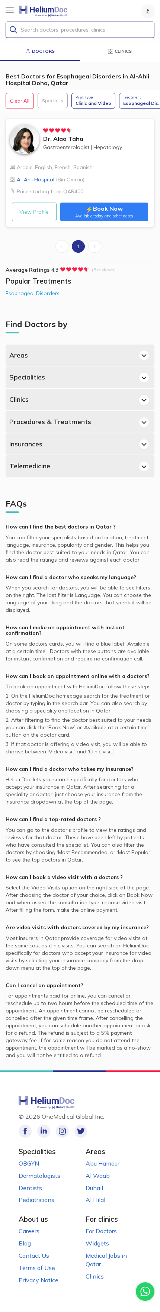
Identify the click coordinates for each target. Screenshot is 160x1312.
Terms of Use (37, 1267)
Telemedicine (29, 466)
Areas (18, 355)
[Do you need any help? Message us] (145, 1291)
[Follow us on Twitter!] (80, 1131)
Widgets (97, 1243)
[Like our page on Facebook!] (25, 1131)
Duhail (94, 1188)
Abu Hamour (102, 1163)
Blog (25, 1243)
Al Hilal (95, 1199)
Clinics (19, 399)
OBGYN (29, 1163)
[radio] (45, 130)
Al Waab (98, 1175)
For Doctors (101, 1231)
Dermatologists (39, 1175)
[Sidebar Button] (9, 10)
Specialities (27, 377)
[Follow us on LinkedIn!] (43, 1131)
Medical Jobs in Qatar (106, 1260)
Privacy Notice (38, 1280)
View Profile (34, 212)
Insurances (25, 444)
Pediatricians (36, 1199)
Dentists (30, 1188)
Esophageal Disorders (33, 293)
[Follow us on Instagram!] (62, 1131)
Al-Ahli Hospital (50, 179)
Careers (29, 1231)
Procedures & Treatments (50, 421)
